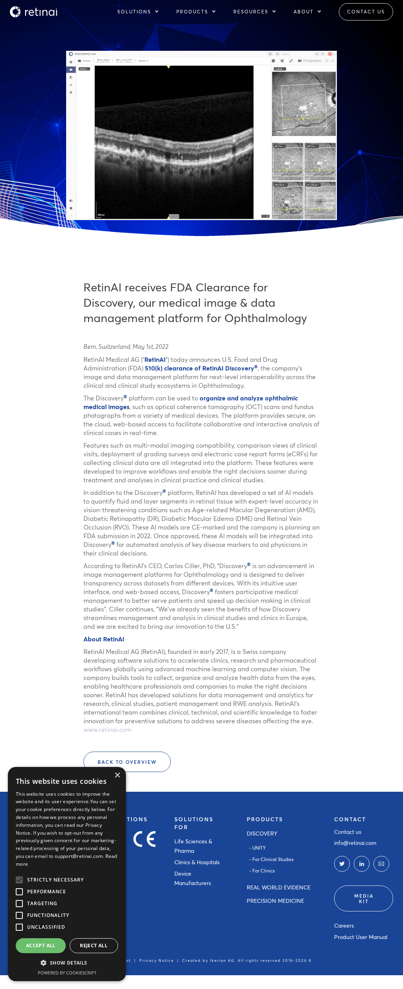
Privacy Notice (156, 960)
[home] (33, 12)
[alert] (67, 874)
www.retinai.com (107, 729)
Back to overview (127, 762)
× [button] (117, 775)
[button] (142, 12)
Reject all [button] (93, 945)
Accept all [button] (40, 945)
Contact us (347, 831)
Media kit (363, 898)
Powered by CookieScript (67, 973)
